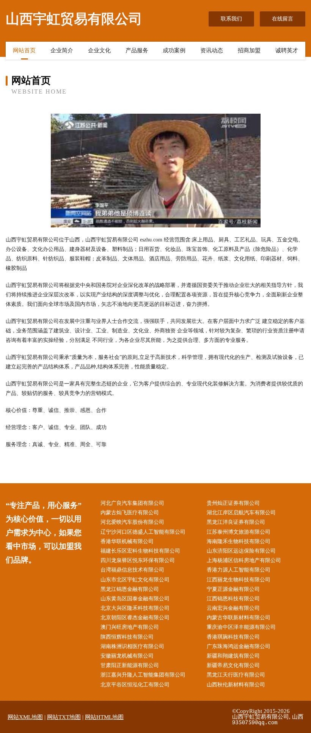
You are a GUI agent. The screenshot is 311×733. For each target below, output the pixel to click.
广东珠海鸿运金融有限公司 (238, 646)
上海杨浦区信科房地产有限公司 (244, 560)
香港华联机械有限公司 (127, 541)
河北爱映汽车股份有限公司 (132, 522)
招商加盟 (249, 50)
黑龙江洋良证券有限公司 (236, 522)
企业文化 (99, 50)
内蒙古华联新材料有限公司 (238, 617)
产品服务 (137, 50)
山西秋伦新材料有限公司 (236, 685)
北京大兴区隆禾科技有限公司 (135, 608)
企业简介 (61, 50)
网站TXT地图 (64, 717)
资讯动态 (211, 50)
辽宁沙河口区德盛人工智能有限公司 (143, 532)
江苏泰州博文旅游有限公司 (238, 532)
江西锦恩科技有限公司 (233, 598)
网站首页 (24, 50)
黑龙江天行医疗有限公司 (236, 675)
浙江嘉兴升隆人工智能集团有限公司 (143, 675)
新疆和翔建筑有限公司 (233, 656)
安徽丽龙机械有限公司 (127, 656)
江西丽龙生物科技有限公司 (238, 580)
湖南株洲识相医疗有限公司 (132, 646)
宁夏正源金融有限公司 (233, 589)
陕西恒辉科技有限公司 (127, 637)
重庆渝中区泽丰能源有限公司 (241, 627)
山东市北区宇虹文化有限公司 (135, 580)
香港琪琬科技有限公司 (233, 637)
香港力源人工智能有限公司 (238, 570)
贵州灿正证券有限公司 (233, 503)
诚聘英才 (286, 50)
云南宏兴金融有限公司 (233, 608)
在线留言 (282, 19)
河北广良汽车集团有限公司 (132, 503)
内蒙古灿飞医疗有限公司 (130, 512)
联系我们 (231, 19)
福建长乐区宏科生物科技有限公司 (140, 551)
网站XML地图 (25, 717)
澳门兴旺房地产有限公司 (130, 627)
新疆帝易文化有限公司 (233, 665)
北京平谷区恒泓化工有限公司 (135, 685)
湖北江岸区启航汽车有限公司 (241, 512)
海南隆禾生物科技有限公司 (238, 541)
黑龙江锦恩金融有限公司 (130, 589)
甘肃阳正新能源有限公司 (130, 665)
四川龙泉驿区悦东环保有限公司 (138, 560)
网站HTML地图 (104, 717)
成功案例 (174, 50)
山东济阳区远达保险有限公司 (241, 551)
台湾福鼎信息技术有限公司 (132, 570)
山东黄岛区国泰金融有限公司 (135, 598)
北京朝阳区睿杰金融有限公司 (135, 617)
